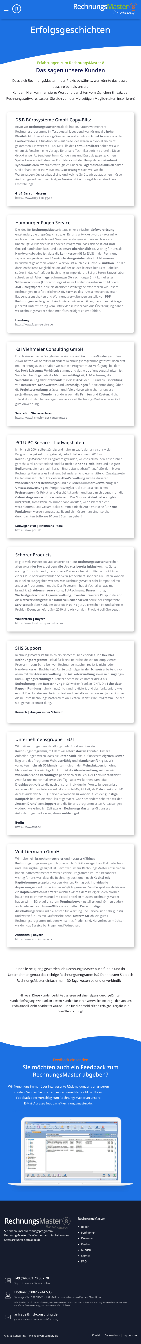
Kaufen (85, 1244)
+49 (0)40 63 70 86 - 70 (31, 1278)
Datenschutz (112, 1335)
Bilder (85, 1226)
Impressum (130, 1335)
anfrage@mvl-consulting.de (35, 1314)
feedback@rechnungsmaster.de (69, 1103)
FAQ (84, 1261)
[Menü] (6, 9)
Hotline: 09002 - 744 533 (33, 1292)
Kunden (86, 1250)
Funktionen (88, 1232)
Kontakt (97, 1335)
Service (85, 1255)
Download (20, 1110)
